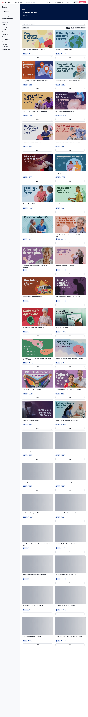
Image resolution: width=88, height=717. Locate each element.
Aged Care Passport (7, 18)
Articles (4, 32)
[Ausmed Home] (6, 2)
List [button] (73, 27)
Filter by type (25, 27)
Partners (4, 44)
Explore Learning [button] (18, 2)
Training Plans (6, 49)
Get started (82, 2)
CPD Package (6, 16)
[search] (84, 24)
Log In (75, 2)
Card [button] (69, 27)
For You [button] (48, 2)
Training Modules (7, 27)
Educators (5, 34)
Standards (5, 46)
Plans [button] (67, 2)
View (37, 57)
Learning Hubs (6, 39)
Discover (6, 11)
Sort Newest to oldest (80, 27)
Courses (4, 24)
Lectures (4, 29)
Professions (5, 36)
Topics (4, 41)
